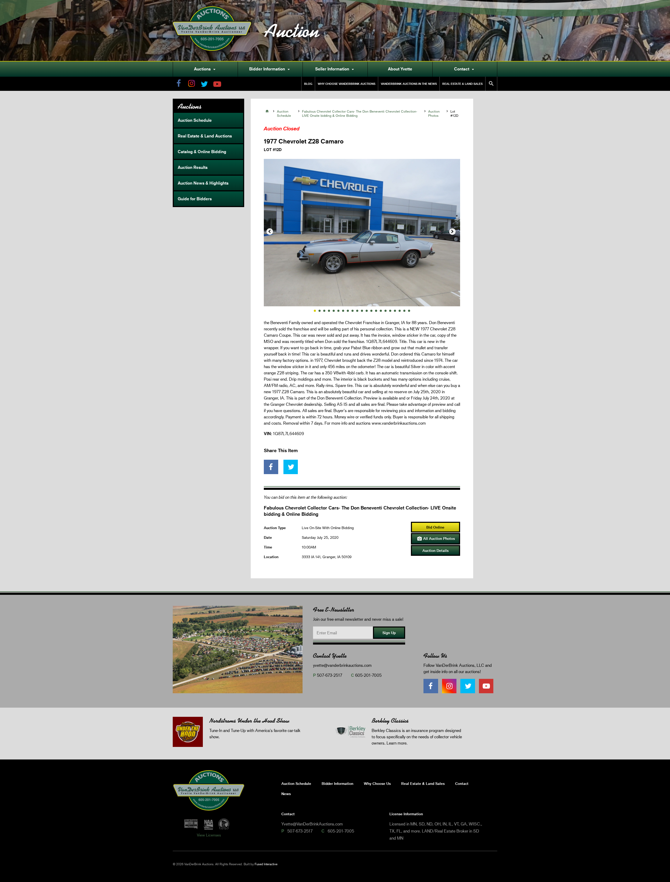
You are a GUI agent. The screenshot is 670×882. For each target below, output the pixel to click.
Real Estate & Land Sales (462, 83)
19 (400, 311)
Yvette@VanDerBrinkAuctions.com (312, 823)
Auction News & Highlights (203, 183)
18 (395, 311)
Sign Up (389, 632)
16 (385, 311)
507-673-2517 (329, 675)
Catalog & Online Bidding (202, 151)
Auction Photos (434, 113)
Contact (465, 69)
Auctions (205, 69)
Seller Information (335, 69)
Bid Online (435, 527)
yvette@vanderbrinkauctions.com (342, 665)
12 (367, 311)
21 (409, 311)
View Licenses (209, 835)
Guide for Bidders (195, 198)
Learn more (396, 742)
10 (357, 311)
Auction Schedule (195, 120)
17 (390, 311)
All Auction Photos (436, 538)
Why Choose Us (377, 783)
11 (362, 311)
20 (404, 311)
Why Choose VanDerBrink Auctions (346, 83)
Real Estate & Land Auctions (205, 135)
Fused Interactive (266, 864)
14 (376, 311)
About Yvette (400, 68)
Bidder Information (270, 69)
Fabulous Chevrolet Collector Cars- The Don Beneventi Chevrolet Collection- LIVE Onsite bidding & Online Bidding (359, 113)
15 (381, 311)
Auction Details (435, 550)
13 (371, 311)
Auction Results (193, 167)
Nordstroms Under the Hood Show (249, 720)
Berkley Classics (390, 720)
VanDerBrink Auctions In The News (409, 83)
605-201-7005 (368, 675)
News (286, 793)
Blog (308, 83)
